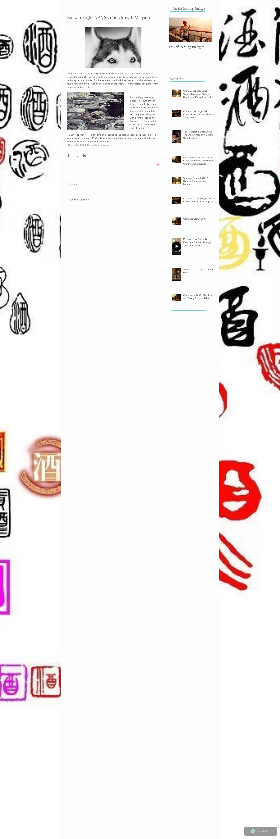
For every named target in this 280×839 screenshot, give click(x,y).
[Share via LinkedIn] (84, 155)
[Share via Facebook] (68, 155)
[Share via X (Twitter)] (76, 155)
